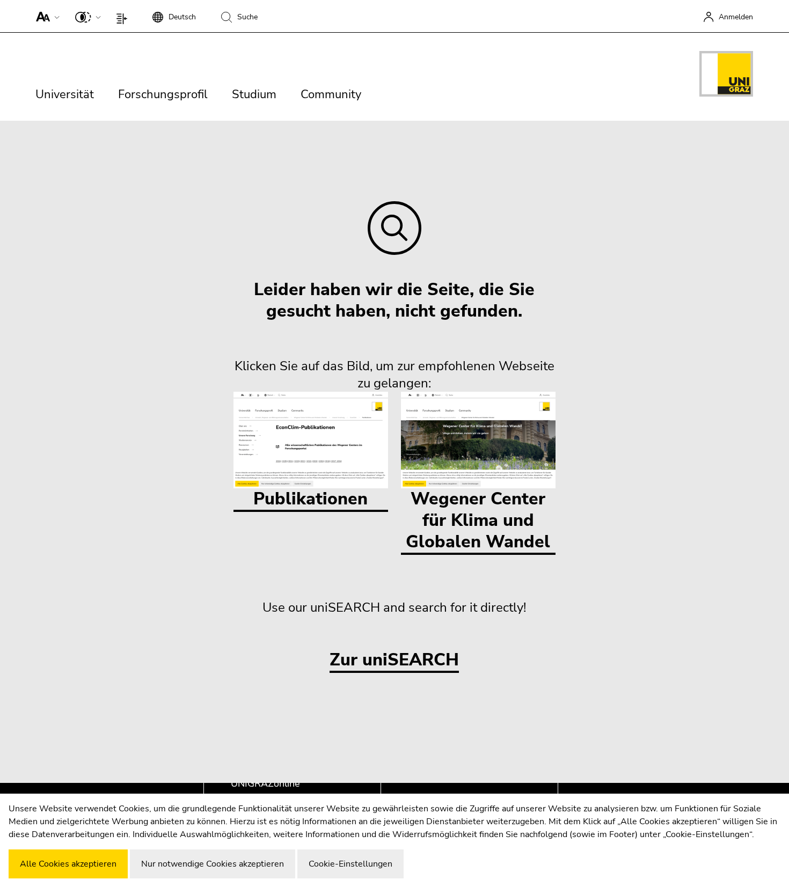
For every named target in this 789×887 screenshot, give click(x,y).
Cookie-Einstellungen (350, 864)
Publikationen (310, 498)
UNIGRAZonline (265, 783)
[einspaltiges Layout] (124, 16)
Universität (64, 94)
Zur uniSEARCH (394, 660)
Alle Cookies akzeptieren (68, 864)
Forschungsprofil (163, 94)
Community (331, 94)
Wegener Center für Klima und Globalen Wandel (478, 520)
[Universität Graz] (726, 75)
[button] (45, 16)
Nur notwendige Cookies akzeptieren (212, 864)
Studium (254, 94)
